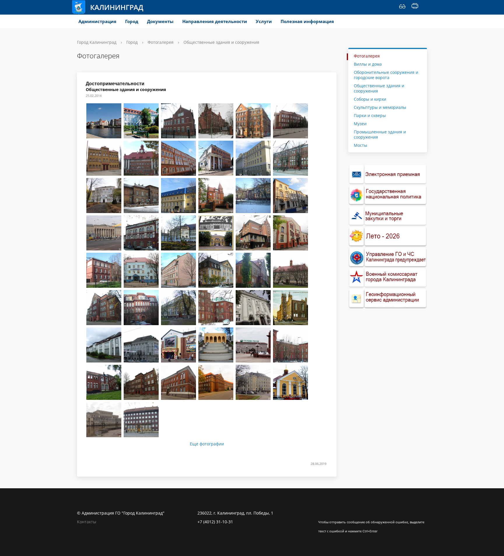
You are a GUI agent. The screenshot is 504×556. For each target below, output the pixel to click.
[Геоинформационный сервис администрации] (387, 298)
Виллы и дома (368, 64)
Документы (160, 21)
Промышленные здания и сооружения (380, 134)
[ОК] (334, 513)
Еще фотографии (207, 444)
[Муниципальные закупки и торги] (387, 215)
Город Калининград (96, 42)
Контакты (86, 521)
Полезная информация (307, 21)
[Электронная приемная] (387, 174)
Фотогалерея (161, 42)
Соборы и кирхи (370, 99)
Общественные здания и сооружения (379, 88)
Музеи (360, 123)
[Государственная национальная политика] (387, 195)
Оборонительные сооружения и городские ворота (386, 74)
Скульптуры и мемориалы (380, 107)
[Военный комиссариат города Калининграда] (387, 278)
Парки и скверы (370, 115)
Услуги (264, 21)
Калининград (116, 7)
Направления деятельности (214, 21)
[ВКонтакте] (322, 513)
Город (131, 21)
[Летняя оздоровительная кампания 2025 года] (387, 236)
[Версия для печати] (415, 7)
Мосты (360, 145)
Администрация (97, 21)
